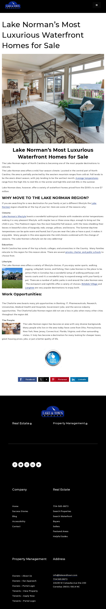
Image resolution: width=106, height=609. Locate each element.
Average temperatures (86, 178)
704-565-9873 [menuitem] (61, 506)
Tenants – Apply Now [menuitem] (23, 596)
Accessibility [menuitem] (18, 521)
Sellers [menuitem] (56, 526)
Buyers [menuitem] (56, 521)
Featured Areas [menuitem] (60, 531)
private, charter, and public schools (83, 252)
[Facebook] (15, 464)
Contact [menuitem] (16, 526)
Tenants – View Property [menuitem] (25, 591)
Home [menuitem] (15, 506)
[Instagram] (27, 464)
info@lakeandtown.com (65, 575)
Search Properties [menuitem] (62, 511)
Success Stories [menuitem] (20, 511)
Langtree (29, 287)
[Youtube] (21, 464)
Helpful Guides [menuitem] (60, 536)
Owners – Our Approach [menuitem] (24, 581)
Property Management (69, 423)
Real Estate (20, 423)
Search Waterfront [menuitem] (62, 516)
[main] (53, 198)
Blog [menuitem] (14, 516)
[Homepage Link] (13, 4)
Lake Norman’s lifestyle (14, 216)
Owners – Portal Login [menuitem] (23, 586)
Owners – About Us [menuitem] (22, 575)
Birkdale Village (90, 284)
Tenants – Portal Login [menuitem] (24, 601)
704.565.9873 (60, 579)
